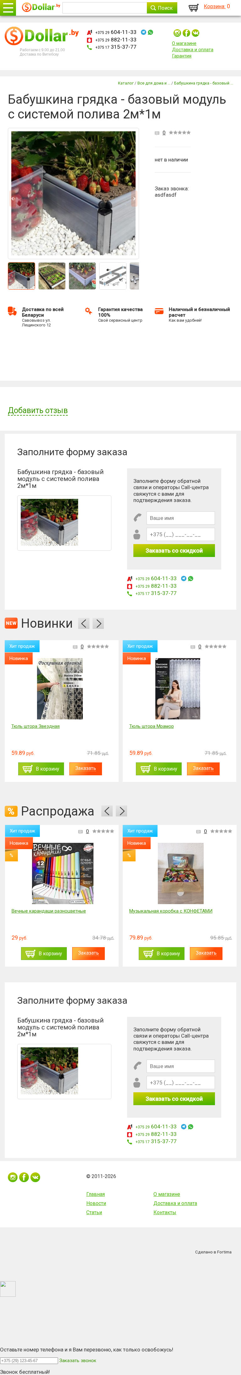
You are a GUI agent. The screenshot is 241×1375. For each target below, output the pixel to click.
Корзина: (215, 6)
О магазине (184, 43)
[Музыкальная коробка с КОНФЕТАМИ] (63, 873)
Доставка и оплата (192, 49)
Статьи (94, 1212)
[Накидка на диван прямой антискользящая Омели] (180, 873)
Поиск (165, 8)
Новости (96, 1203)
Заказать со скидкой (174, 550)
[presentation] (83, 623)
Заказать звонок (77, 1360)
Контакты (164, 1212)
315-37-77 (116, 47)
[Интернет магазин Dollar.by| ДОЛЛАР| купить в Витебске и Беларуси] (41, 8)
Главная (95, 1194)
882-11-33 (116, 39)
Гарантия (181, 56)
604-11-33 (116, 32)
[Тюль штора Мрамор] (177, 688)
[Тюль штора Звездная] (60, 688)
